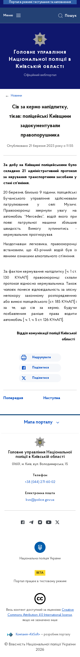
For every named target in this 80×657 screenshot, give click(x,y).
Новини (16, 95)
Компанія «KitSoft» (28, 634)
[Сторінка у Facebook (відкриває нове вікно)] (22, 522)
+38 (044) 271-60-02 (40, 482)
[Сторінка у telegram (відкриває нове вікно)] (31, 522)
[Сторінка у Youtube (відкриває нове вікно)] (48, 522)
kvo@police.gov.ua (40, 500)
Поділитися (40, 367)
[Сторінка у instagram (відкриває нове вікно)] (40, 522)
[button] (40, 422)
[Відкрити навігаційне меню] (18, 15)
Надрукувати (41, 357)
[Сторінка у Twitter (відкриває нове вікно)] (57, 522)
